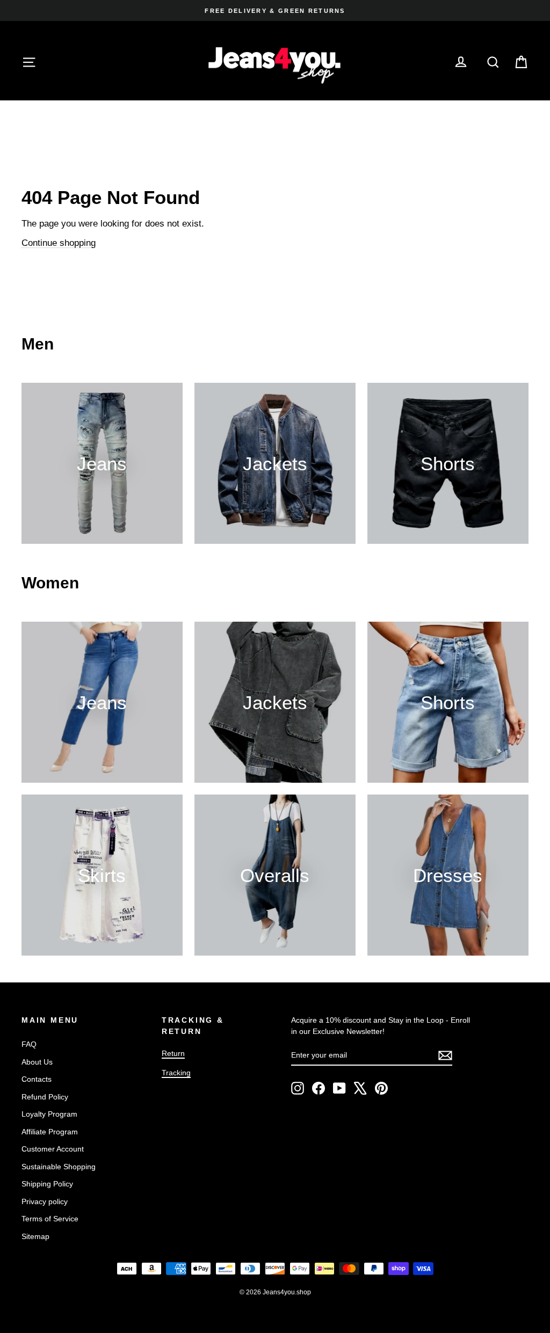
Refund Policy (44, 1096)
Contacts (36, 1079)
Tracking (176, 1072)
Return (173, 1053)
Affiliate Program (49, 1131)
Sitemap (35, 1236)
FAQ (29, 1044)
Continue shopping (58, 243)
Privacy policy (44, 1201)
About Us (37, 1062)
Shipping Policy (47, 1183)
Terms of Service (49, 1218)
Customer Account (52, 1149)
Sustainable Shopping (58, 1166)
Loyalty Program (49, 1114)
